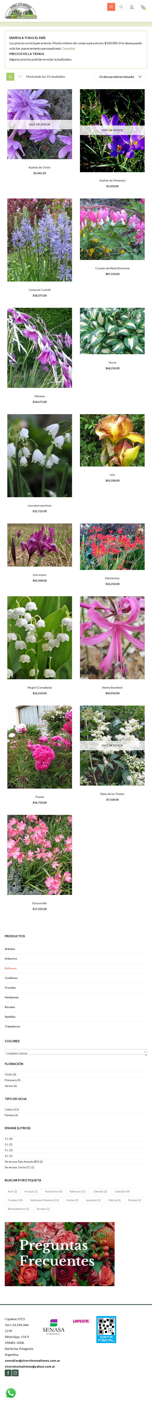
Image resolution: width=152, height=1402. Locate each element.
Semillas (10, 1016)
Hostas (72, 1200)
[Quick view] (32, 154)
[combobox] (76, 1052)
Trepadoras (12, 1026)
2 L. (7, 1144)
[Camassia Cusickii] (39, 239)
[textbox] (76, 1053)
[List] (20, 76)
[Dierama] (39, 347)
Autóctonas (53, 1191)
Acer (12, 1191)
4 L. (7, 1155)
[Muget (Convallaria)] (39, 637)
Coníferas (11, 978)
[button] (142, 7)
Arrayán (31, 1191)
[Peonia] (39, 746)
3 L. (7, 1150)
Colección (122, 1191)
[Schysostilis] (39, 854)
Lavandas (93, 1200)
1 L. (7, 1138)
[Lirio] (112, 440)
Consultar (68, 48)
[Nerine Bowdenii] (112, 637)
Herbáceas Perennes (44, 1200)
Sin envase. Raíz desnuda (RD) (22, 1161)
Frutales (10, 987)
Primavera (11, 1080)
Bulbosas (11, 968)
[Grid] (10, 77)
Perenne (9, 1115)
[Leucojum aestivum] (39, 455)
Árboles (10, 948)
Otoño (8, 1074)
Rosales (10, 1007)
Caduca (9, 1109)
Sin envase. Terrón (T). (17, 1167)
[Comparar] (40, 154)
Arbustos (11, 958)
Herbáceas (12, 997)
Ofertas (114, 1200)
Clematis (100, 1191)
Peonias (134, 1200)
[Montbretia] (112, 546)
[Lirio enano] (39, 544)
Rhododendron (18, 1208)
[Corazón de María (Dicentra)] (112, 229)
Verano (9, 1085)
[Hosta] (112, 330)
